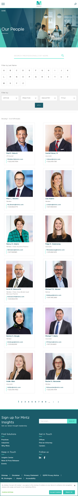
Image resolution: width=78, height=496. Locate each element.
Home (3, 11)
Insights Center (7, 457)
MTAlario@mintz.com (53, 342)
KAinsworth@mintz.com (15, 296)
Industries (5, 443)
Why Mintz (5, 446)
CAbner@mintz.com (53, 159)
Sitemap (4, 475)
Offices (42, 439)
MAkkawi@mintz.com (53, 295)
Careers (42, 446)
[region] (39, 489)
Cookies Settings (7, 492)
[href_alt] (19, 138)
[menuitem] (3, 11)
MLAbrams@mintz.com (15, 204)
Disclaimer (16, 475)
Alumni (19, 478)
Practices (5, 439)
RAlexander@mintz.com (54, 387)
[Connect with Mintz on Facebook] (46, 458)
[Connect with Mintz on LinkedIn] (41, 458)
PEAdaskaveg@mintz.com (55, 250)
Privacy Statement (31, 475)
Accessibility (30, 478)
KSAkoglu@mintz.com (15, 342)
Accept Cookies (55, 492)
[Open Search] (75, 4)
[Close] (75, 485)
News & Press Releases (10, 460)
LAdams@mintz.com (53, 204)
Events (4, 464)
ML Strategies (6, 478)
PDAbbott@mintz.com (15, 159)
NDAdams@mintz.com (15, 250)
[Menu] (3, 4)
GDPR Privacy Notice (51, 475)
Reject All (69, 492)
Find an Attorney (45, 443)
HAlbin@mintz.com (14, 387)
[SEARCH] (62, 55)
